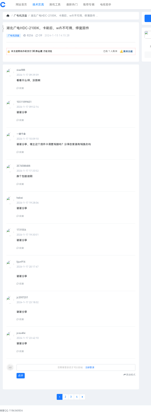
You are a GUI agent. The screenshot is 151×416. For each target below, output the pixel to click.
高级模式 (130, 374)
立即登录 (89, 367)
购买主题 (128, 51)
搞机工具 (55, 4)
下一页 (82, 397)
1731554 (21, 230)
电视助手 (105, 4)
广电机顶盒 (20, 15)
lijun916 (21, 262)
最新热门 (72, 4)
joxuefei (21, 333)
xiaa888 (21, 70)
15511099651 (24, 102)
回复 (21, 88)
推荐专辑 (88, 4)
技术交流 (38, 4)
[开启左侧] (3, 28)
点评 (20, 375)
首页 (8, 15)
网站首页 (21, 4)
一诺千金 (21, 134)
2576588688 (23, 166)
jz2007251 (22, 297)
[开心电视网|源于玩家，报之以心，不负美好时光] (3, 4)
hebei (20, 198)
